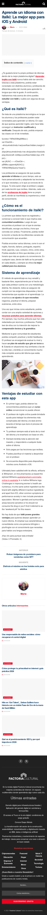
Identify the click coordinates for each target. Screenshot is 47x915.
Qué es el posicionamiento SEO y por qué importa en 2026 (21, 740)
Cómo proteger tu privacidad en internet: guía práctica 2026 (22, 669)
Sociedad (39, 859)
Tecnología (38, 863)
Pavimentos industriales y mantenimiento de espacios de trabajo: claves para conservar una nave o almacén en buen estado (23, 839)
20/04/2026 (6, 640)
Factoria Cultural (15, 910)
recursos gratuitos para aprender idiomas (21, 315)
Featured (23, 853)
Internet (8, 629)
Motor (23, 864)
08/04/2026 (6, 674)
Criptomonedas (8, 853)
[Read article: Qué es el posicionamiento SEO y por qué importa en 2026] (23, 726)
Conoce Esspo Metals (23, 822)
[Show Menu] (3, 3)
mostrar (27, 63)
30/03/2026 (6, 711)
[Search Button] (44, 3)
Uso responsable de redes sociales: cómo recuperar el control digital (21, 636)
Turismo (38, 867)
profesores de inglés (17, 192)
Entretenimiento (9, 867)
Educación (8, 857)
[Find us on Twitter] (26, 761)
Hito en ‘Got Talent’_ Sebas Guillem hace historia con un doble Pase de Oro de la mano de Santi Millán (22, 705)
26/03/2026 (6, 745)
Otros (23, 868)
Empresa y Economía (8, 862)
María (12, 27)
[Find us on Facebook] (21, 761)
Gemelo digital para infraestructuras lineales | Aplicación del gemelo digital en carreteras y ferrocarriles (23, 808)
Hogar (23, 857)
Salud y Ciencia (38, 854)
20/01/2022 (23, 27)
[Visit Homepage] (23, 3)
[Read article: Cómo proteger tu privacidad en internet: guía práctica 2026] (23, 655)
